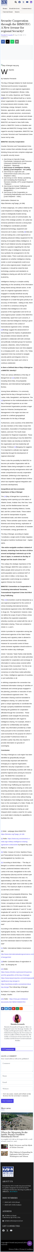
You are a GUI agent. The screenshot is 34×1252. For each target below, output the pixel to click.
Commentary (26, 8)
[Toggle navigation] (16, 2)
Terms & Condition (26, 1249)
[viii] (5, 600)
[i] (2, 98)
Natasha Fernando (7, 35)
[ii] (25, 232)
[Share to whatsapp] (17, 1008)
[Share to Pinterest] (13, 1008)
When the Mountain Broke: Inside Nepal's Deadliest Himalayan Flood (14, 1134)
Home (5, 8)
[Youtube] (27, 2)
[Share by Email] (21, 1008)
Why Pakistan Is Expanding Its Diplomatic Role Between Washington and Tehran (21, 1154)
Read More (14, 1191)
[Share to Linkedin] (10, 1008)
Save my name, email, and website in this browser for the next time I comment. (17, 1095)
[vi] (15, 447)
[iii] (2, 330)
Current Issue (8, 12)
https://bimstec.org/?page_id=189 (12, 834)
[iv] (13, 378)
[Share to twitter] (6, 1008)
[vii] (5, 496)
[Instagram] (31, 2)
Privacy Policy (14, 1249)
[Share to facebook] (2, 1008)
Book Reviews (14, 8)
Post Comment (7, 1101)
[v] (2, 400)
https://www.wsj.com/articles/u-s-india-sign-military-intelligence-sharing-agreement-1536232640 (15, 842)
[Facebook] (19, 2)
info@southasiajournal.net (14, 1221)
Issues (17, 12)
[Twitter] (23, 2)
